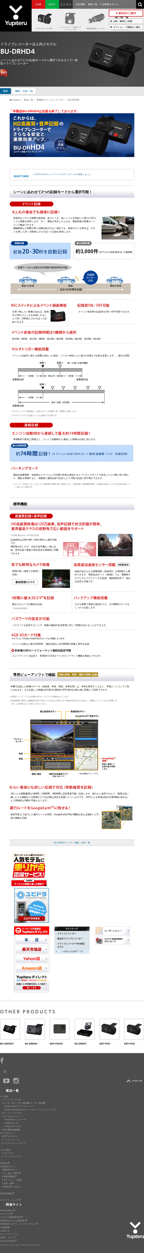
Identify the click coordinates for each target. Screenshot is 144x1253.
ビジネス (65, 4)
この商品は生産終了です (72, 951)
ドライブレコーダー (45, 28)
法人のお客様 (7, 1241)
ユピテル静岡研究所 (11, 1217)
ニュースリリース (9, 1234)
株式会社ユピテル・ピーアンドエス (18, 1224)
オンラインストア (10, 1200)
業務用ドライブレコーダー (50, 100)
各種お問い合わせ (11, 1186)
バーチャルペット (11, 1140)
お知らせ (5, 1231)
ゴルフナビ (8, 1153)
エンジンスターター (12, 1113)
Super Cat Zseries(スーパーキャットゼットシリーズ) (30, 1109)
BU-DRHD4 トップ (63, 842)
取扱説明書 (8, 1176)
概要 (5, 91)
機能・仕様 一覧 (24, 91)
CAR (38, 4)
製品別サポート (10, 1169)
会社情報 (80, 4)
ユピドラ (5, 1214)
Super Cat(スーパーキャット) (19, 1106)
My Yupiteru (7, 1210)
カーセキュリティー (12, 1116)
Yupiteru (16, 16)
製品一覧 (92, 4)
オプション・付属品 (12, 1180)
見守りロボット (10, 1136)
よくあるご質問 (11, 1173)
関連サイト (14, 1204)
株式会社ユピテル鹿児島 (13, 1220)
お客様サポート (110, 4)
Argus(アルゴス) (13, 1126)
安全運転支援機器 (11, 1130)
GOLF (52, 4)
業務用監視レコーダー (96, 28)
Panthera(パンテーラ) (15, 1119)
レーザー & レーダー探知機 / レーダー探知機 (24, 1103)
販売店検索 (6, 1193)
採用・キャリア (8, 1237)
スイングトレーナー (12, 1156)
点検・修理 (8, 1183)
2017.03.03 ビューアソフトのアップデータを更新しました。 (64, 174)
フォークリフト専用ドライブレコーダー (70, 28)
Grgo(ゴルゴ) (11, 1123)
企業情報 (5, 1227)
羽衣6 (4, 1163)
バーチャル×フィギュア (14, 1143)
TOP (135, 1081)
